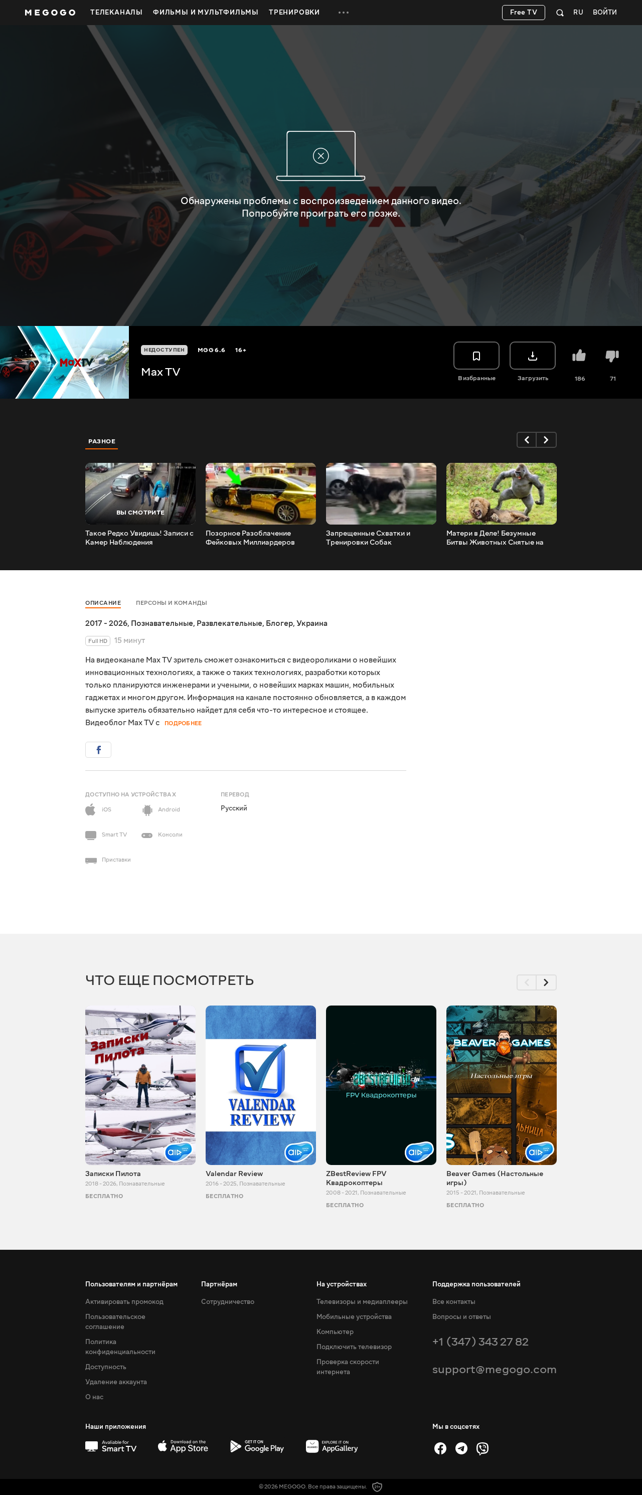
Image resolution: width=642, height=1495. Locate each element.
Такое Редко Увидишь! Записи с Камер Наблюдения (139, 538)
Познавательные (162, 623)
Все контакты (453, 1301)
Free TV (524, 12)
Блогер (279, 623)
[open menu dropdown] (343, 12)
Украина (312, 623)
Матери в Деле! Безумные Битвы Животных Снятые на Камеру (495, 538)
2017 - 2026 (106, 623)
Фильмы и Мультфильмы (206, 12)
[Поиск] (560, 13)
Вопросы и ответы (461, 1316)
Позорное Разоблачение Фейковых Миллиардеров (250, 538)
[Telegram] (461, 1448)
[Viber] (482, 1448)
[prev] (527, 440)
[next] (547, 440)
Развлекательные (229, 623)
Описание (103, 603)
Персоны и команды (172, 603)
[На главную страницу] (50, 12)
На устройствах (341, 1284)
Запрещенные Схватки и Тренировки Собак (368, 538)
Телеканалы (116, 12)
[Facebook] (440, 1448)
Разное (101, 441)
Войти (605, 13)
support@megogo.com (494, 1369)
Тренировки (294, 12)
